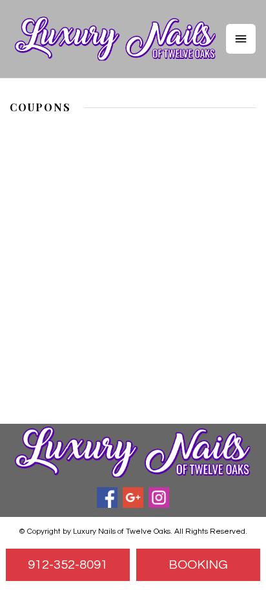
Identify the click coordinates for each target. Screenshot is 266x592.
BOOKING (198, 564)
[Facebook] (107, 497)
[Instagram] (158, 497)
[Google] (133, 497)
